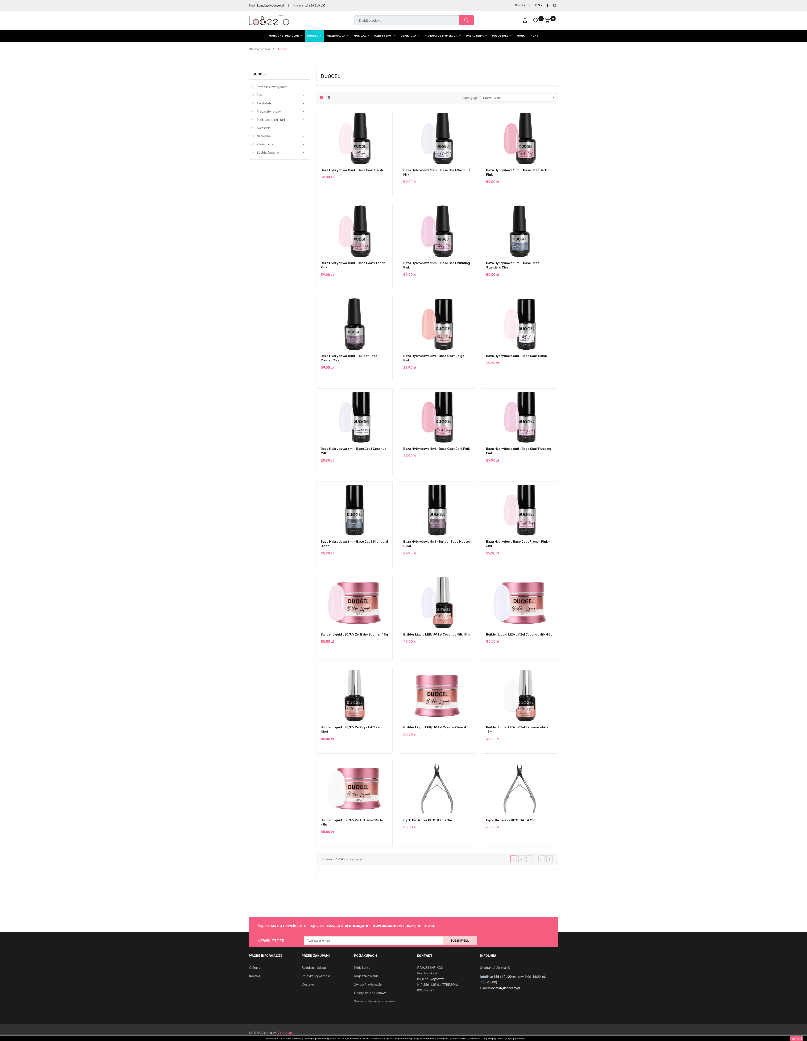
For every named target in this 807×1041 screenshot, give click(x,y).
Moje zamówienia (366, 976)
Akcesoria (263, 128)
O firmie (254, 967)
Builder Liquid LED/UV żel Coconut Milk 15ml (437, 634)
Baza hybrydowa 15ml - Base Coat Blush (352, 170)
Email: (252, 5)
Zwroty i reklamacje (368, 984)
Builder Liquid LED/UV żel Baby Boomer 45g (354, 634)
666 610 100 (502, 976)
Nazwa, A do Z (519, 97)
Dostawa (308, 984)
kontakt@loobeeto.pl (270, 5)
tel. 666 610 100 (315, 5)
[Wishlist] (536, 20)
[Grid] (321, 97)
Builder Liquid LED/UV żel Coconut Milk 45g (519, 634)
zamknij (797, 1038)
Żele (260, 95)
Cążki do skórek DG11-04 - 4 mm (510, 820)
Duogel (259, 74)
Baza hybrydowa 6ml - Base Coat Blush (516, 356)
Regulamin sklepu (314, 967)
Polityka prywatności (316, 976)
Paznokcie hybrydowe (272, 87)
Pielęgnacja (265, 144)
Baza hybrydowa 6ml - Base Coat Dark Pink (436, 449)
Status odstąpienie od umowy (374, 1001)
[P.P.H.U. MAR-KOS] (269, 20)
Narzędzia (264, 136)
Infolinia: (298, 5)
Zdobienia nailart (269, 152)
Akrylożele (264, 103)
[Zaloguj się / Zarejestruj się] (525, 20)
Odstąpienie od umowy (370, 993)
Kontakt (254, 976)
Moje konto (362, 967)
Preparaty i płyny (269, 111)
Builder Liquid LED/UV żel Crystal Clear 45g (437, 727)
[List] (328, 97)
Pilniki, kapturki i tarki (271, 119)
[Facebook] (547, 5)
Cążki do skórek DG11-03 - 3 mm (427, 820)
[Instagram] (555, 5)
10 (541, 859)
